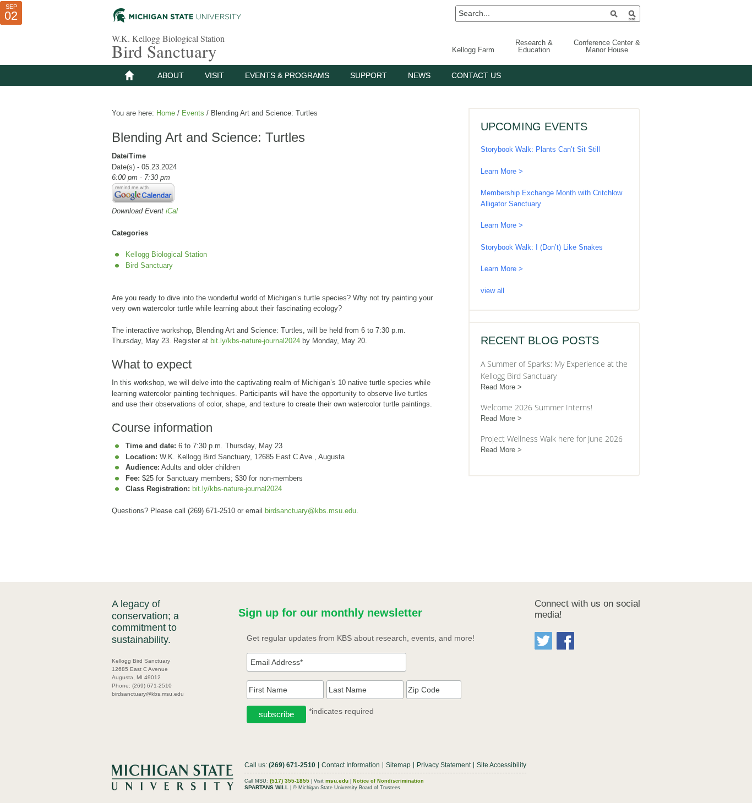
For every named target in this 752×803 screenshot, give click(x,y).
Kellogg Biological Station (166, 254)
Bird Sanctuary (164, 51)
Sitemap (398, 765)
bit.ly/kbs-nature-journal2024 (255, 341)
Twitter (543, 641)
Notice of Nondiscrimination (388, 781)
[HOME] (129, 75)
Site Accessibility (501, 765)
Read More (498, 387)
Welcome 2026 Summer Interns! (536, 407)
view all (492, 291)
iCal (172, 211)
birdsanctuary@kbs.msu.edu (310, 511)
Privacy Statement (444, 765)
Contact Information (350, 765)
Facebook (565, 641)
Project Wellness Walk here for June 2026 (552, 438)
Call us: (279, 765)
